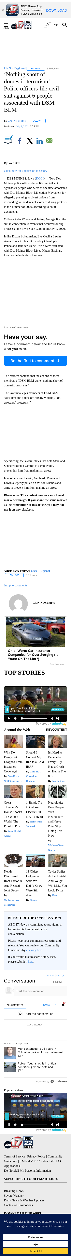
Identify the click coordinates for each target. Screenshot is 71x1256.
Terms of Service (14, 1156)
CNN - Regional (40, 570)
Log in (50, 975)
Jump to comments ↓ (17, 585)
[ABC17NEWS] (25, 24)
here (30, 961)
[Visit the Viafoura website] (58, 1081)
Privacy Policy (36, 1156)
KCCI (40, 178)
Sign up (60, 975)
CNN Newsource (17, 120)
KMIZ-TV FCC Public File (37, 1161)
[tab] (15, 1005)
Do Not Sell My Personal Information (27, 1170)
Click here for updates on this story (25, 170)
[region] (35, 1029)
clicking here (34, 950)
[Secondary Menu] (9, 25)
